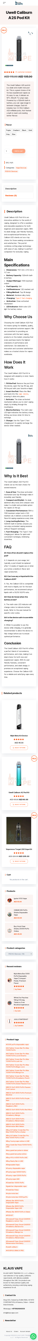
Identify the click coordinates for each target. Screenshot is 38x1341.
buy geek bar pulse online (16, 1154)
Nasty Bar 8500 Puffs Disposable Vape (15, 1202)
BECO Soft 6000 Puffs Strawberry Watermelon (15, 1120)
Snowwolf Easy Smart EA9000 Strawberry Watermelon (18, 1237)
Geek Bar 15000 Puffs (15, 1183)
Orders (16, 1331)
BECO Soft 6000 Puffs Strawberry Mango (15, 1114)
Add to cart (19, 151)
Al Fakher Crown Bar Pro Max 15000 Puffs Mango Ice (17, 1071)
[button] (30, 34)
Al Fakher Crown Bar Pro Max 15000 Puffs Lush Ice (17, 1060)
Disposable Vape (13, 1165)
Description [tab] (10, 189)
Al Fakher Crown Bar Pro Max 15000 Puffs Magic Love (17, 1066)
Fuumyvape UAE (13, 1179)
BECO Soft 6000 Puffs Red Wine (19, 1110)
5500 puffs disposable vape (18, 1044)
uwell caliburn (12, 1247)
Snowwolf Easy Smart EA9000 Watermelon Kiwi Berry (18, 1242)
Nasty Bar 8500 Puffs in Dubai (18, 1212)
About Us (9, 1331)
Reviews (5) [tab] (11, 195)
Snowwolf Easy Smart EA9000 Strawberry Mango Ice (18, 1231)
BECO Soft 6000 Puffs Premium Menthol (18, 1094)
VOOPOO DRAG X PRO (15, 1250)
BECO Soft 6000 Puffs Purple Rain (17, 1099)
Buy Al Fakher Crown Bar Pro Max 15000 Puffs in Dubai (17, 1131)
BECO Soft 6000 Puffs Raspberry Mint (15, 1105)
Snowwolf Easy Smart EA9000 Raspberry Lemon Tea (18, 1220)
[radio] (8, 130)
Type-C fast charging (24, 298)
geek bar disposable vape (16, 1186)
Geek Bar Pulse (12, 1190)
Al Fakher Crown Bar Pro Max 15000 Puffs (17, 1049)
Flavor (9, 125)
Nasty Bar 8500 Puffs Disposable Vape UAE (15, 1207)
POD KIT (10, 1215)
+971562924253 (18, 1309)
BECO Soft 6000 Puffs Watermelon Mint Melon (15, 1125)
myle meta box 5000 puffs (17, 1197)
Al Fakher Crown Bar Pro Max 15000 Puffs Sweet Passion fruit (18, 1083)
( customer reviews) (23, 72)
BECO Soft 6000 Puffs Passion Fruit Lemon (18, 1088)
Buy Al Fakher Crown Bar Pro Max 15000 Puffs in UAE (17, 1137)
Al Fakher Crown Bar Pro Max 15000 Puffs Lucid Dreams (17, 1055)
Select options (20, 747)
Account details (25, 1331)
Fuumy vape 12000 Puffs (16, 1175)
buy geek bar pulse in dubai (17, 1150)
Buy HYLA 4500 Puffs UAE (17, 1158)
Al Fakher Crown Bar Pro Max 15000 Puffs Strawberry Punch (17, 1077)
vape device (23, 394)
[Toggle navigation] (4, 3)
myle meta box (12, 1193)
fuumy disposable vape (16, 1168)
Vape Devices (21, 168)
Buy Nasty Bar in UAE (15, 1161)
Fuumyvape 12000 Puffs (16, 1172)
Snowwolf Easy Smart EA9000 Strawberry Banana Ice (18, 1226)
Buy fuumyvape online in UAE (18, 1141)
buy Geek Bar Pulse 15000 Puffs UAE (19, 1146)
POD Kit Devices (11, 171)
